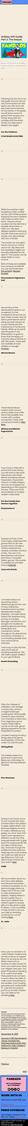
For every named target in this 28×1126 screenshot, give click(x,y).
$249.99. (12, 565)
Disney (4, 1041)
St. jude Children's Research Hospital (13, 1046)
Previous (5, 1064)
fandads (12, 1041)
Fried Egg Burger (16, 1125)
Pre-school (6, 271)
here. (11, 917)
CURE (11, 1038)
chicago (5, 1038)
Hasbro (13, 1043)
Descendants (20, 1038)
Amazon (5, 348)
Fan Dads (7, 2)
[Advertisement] (14, 20)
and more (19, 1117)
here (14, 862)
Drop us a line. (7, 1104)
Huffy (19, 1043)
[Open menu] (26, 2)
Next (25, 1071)
